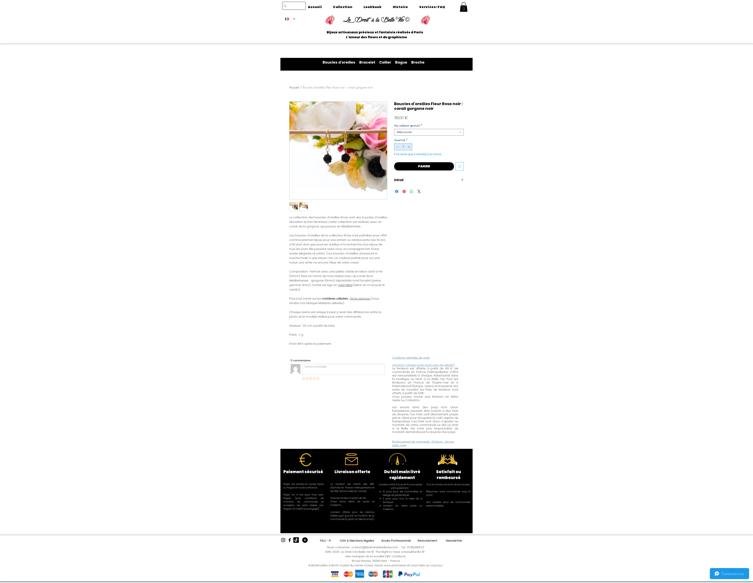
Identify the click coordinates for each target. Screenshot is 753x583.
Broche (418, 62)
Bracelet (369, 62)
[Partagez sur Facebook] (396, 191)
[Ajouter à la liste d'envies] (460, 166)
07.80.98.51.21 (415, 547)
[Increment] (409, 147)
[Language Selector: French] (290, 19)
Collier (387, 62)
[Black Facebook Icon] (289, 540)
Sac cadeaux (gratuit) (408, 125)
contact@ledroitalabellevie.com (374, 547)
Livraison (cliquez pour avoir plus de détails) (423, 365)
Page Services (360, 298)
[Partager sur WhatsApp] (411, 191)
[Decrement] (397, 147)
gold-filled (345, 285)
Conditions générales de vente (411, 358)
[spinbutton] (403, 147)
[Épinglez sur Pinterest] (404, 191)
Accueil (294, 87)
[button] (464, 7)
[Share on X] (419, 191)
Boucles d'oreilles (341, 62)
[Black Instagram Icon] (283, 540)
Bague (403, 62)
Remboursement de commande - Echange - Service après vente (423, 443)
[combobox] (429, 132)
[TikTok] (296, 540)
